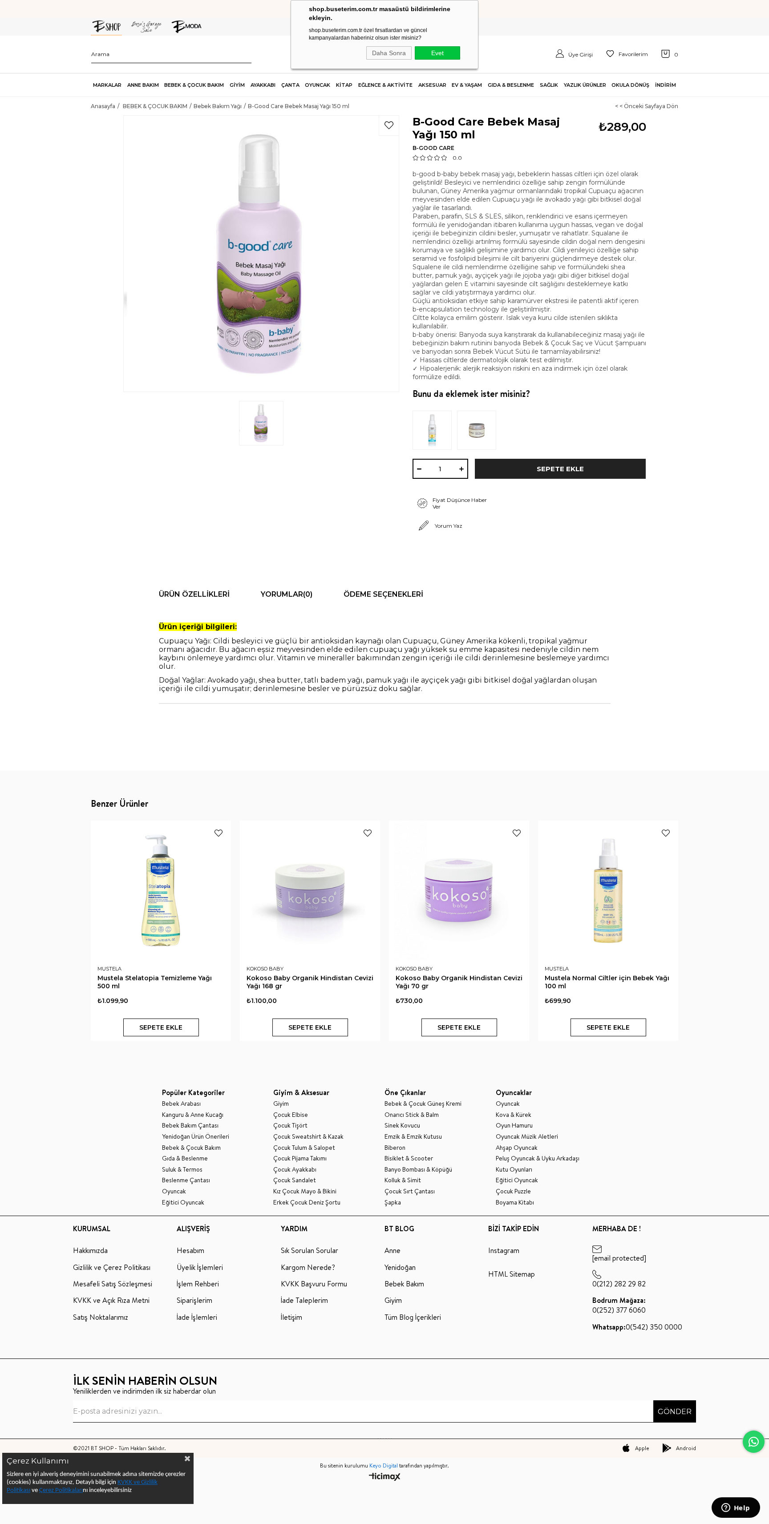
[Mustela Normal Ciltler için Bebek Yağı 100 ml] (608, 891)
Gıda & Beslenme (185, 1158)
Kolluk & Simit (402, 1180)
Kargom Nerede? (308, 1267)
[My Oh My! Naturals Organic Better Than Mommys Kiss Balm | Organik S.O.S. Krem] (479, 430)
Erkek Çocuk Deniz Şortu (306, 1202)
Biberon (394, 1148)
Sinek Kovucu (402, 1125)
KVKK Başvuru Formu (314, 1284)
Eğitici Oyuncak (183, 1202)
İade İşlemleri (197, 1317)
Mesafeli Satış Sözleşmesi (112, 1284)
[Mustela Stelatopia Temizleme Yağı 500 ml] (161, 891)
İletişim (291, 1317)
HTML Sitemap (511, 1274)
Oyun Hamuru (514, 1125)
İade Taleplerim (304, 1300)
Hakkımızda (90, 1250)
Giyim (281, 1104)
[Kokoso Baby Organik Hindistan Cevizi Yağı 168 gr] (310, 891)
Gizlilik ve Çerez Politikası (111, 1267)
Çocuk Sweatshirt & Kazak (308, 1136)
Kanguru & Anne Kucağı (192, 1115)
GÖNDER (675, 1411)
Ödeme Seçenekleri (383, 594)
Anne (392, 1250)
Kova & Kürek (513, 1115)
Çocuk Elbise (290, 1115)
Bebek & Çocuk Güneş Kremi (422, 1104)
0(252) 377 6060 (619, 1305)
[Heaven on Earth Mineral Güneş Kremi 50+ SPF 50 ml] (435, 430)
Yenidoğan (400, 1267)
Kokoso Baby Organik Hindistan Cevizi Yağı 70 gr (459, 982)
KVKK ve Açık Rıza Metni (111, 1300)
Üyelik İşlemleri (200, 1267)
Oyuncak (174, 1191)
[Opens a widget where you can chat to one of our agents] (735, 1508)
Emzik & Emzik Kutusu (413, 1136)
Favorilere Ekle (218, 833)
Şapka (392, 1202)
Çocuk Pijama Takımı (300, 1158)
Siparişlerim (194, 1300)
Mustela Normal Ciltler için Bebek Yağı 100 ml (607, 982)
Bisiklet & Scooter (408, 1158)
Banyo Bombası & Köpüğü (418, 1169)
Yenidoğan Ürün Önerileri (195, 1136)
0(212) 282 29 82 (619, 1284)
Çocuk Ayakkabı (294, 1169)
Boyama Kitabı (515, 1202)
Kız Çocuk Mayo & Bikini (304, 1191)
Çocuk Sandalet (294, 1180)
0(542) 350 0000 (637, 1327)
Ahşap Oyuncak (517, 1148)
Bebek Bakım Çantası (190, 1125)
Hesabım (190, 1250)
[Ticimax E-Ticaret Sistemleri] (385, 1477)
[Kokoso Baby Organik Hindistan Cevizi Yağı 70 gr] (459, 891)
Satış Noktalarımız (100, 1317)
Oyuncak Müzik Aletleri (527, 1136)
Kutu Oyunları (514, 1169)
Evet (437, 53)
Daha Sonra (389, 53)
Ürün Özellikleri (194, 594)
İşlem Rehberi (198, 1284)
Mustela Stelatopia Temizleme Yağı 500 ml (154, 982)
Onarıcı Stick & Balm (411, 1115)
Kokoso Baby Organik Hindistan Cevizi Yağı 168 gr (310, 982)
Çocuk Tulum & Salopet (304, 1148)
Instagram (503, 1250)
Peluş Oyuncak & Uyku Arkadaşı (537, 1158)
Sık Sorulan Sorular (309, 1250)
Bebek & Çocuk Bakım (191, 1148)
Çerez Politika (57, 1490)
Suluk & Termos (182, 1169)
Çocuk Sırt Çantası (409, 1191)
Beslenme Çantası (186, 1180)
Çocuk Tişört (290, 1125)
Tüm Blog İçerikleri (412, 1317)
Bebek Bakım (404, 1284)
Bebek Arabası (181, 1104)
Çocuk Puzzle (513, 1191)
